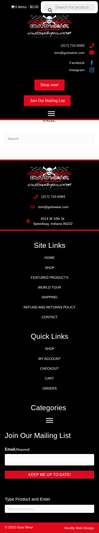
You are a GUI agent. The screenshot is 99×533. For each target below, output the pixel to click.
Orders (50, 388)
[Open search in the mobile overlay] (69, 7)
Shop (49, 268)
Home (49, 258)
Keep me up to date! (49, 475)
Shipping (49, 297)
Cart (49, 378)
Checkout (49, 368)
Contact (50, 317)
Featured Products (49, 277)
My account (49, 359)
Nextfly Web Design (79, 528)
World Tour (49, 287)
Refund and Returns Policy (49, 307)
